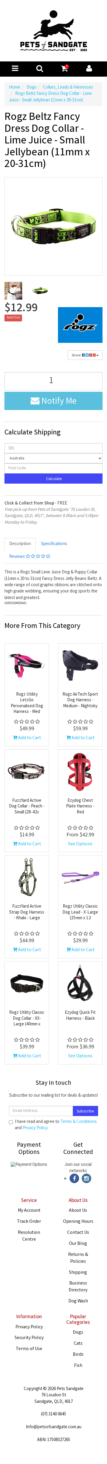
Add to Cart (29, 738)
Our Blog (78, 1243)
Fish (78, 1365)
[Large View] (13, 291)
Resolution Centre (29, 1236)
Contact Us (78, 1232)
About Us (78, 1210)
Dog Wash (78, 1301)
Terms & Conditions (78, 1122)
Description (20, 544)
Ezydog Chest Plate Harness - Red (80, 807)
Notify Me (58, 401)
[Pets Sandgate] (54, 31)
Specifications (54, 544)
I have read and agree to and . (56, 1125)
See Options (80, 844)
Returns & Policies (78, 1258)
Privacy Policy (35, 1128)
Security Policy (29, 1338)
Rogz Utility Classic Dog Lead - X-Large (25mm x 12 (80, 912)
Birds (78, 1354)
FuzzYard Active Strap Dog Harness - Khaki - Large (26, 912)
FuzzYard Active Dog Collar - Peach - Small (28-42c (27, 807)
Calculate (53, 479)
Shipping (78, 1272)
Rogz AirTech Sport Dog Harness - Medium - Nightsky (80, 700)
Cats (78, 1343)
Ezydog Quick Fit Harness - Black (80, 1016)
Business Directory (78, 1287)
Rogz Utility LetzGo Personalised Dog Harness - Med (27, 703)
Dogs (78, 1332)
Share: (77, 355)
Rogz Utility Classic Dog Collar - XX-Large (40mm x (26, 1019)
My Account (29, 1210)
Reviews (17, 557)
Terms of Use (29, 1349)
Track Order (29, 1221)
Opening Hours (78, 1221)
